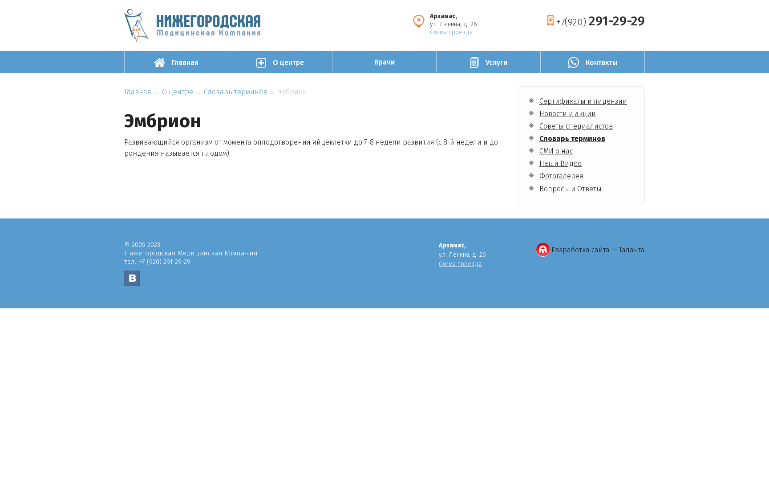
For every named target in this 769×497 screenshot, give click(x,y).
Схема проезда (451, 32)
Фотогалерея (561, 176)
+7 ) (600, 21)
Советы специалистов (576, 126)
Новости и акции (567, 113)
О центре (177, 92)
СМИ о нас (556, 151)
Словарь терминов (572, 138)
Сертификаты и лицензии (583, 101)
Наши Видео (560, 163)
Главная (137, 92)
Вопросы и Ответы (570, 189)
